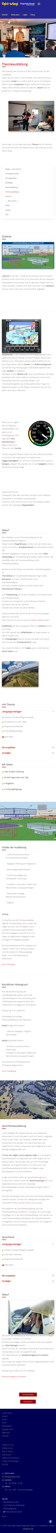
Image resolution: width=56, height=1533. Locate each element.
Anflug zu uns (7, 1448)
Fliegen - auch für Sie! (13, 169)
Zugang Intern (7, 1429)
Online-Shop (36, 620)
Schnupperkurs (11, 178)
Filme (4, 1422)
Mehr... (4, 1516)
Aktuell (4, 1416)
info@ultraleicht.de (12, 1476)
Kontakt (5, 1464)
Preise (7, 205)
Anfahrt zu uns (8, 1445)
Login (25, 14)
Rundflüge (9, 182)
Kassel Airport (7, 1451)
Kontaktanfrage (28, 1394)
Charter (8, 210)
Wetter (5, 14)
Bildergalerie (28, 1401)
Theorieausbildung (12, 192)
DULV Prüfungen (8, 964)
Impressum (6, 1454)
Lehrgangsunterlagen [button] (11, 711)
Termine (8, 196)
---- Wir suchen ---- (12, 201)
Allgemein (6, 1432)
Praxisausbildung (11, 187)
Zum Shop (8, 736)
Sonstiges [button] (6, 752)
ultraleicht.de (28, 1529)
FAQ (6, 214)
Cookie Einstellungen (10, 1461)
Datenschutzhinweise (10, 1458)
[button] (39, 4)
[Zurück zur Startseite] (18, 4)
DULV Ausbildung (9, 1071)
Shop (32, 14)
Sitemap (5, 1435)
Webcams (15, 14)
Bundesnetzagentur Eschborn (14, 1376)
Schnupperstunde (12, 173)
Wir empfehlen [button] (8, 747)
